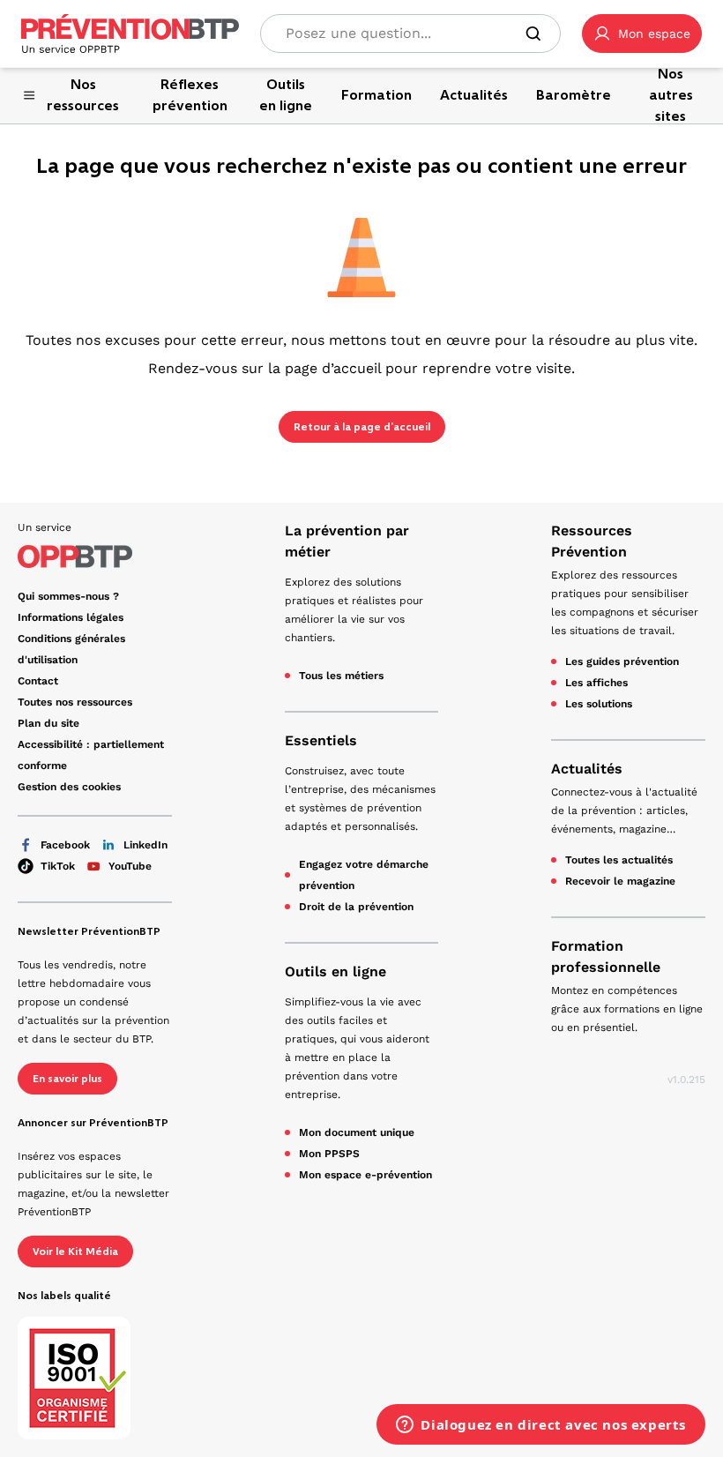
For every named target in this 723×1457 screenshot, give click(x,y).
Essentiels (321, 740)
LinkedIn (145, 845)
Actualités (586, 768)
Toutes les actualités (619, 860)
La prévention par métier (347, 541)
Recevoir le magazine (620, 881)
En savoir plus (67, 1079)
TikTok (58, 866)
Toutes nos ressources (75, 702)
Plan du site (48, 723)
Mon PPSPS (329, 1153)
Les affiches (596, 682)
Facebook (65, 845)
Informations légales (70, 617)
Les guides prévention (622, 661)
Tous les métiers (341, 675)
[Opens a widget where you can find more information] (540, 1426)
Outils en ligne (335, 971)
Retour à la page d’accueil (362, 427)
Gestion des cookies (69, 787)
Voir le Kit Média (75, 1251)
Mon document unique (356, 1132)
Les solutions (598, 704)
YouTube (130, 866)
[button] (642, 33)
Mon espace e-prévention (365, 1175)
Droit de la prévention (356, 906)
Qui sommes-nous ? (68, 596)
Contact (38, 681)
